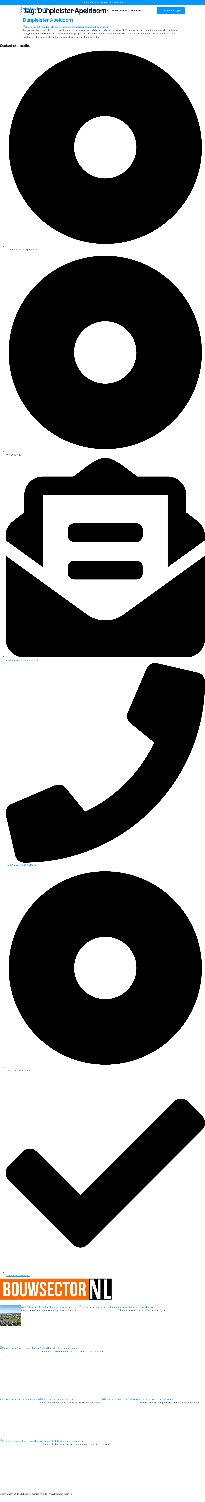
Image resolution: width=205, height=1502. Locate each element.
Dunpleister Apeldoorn (48, 20)
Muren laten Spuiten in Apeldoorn (135, 1306)
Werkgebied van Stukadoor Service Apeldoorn (45, 1306)
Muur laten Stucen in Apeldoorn (156, 1399)
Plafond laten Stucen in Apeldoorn (57, 1399)
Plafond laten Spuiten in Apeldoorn (58, 1348)
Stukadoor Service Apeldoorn (34, 10)
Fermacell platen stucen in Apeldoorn (63, 1440)
